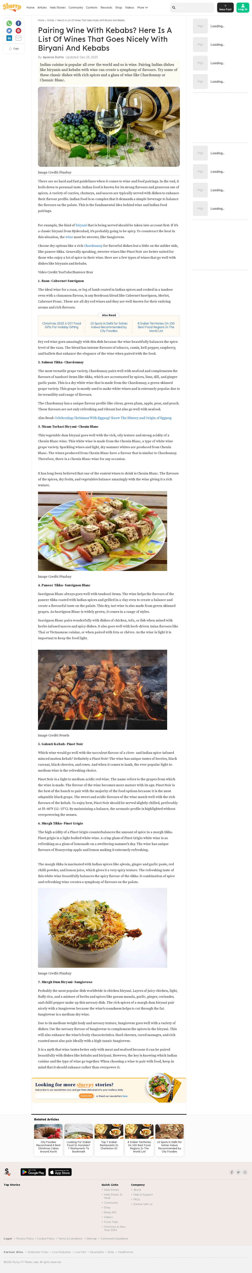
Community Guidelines (114, 1238)
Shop (118, 7)
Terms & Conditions (70, 1238)
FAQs (136, 1199)
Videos (129, 7)
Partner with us (143, 1204)
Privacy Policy (25, 1238)
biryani (81, 225)
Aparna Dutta (53, 57)
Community (76, 7)
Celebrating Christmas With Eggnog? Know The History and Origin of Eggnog (113, 418)
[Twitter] (238, 1172)
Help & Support (143, 1194)
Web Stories (58, 7)
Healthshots (125, 1252)
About (137, 1189)
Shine (111, 1252)
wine (69, 237)
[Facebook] (231, 1172)
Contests (92, 7)
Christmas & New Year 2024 (115, 1228)
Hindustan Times (38, 1252)
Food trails (111, 1222)
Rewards (106, 7)
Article (50, 20)
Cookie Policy (45, 1238)
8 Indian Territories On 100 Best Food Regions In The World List (156, 327)
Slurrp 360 (110, 1212)
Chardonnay (93, 246)
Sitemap (91, 1238)
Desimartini (97, 1252)
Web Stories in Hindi (113, 1196)
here (124, 1096)
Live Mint (80, 1252)
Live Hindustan (61, 1252)
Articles (42, 7)
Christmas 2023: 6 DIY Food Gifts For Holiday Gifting (61, 325)
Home (30, 7)
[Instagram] (245, 1172)
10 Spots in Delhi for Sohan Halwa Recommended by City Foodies (108, 327)
